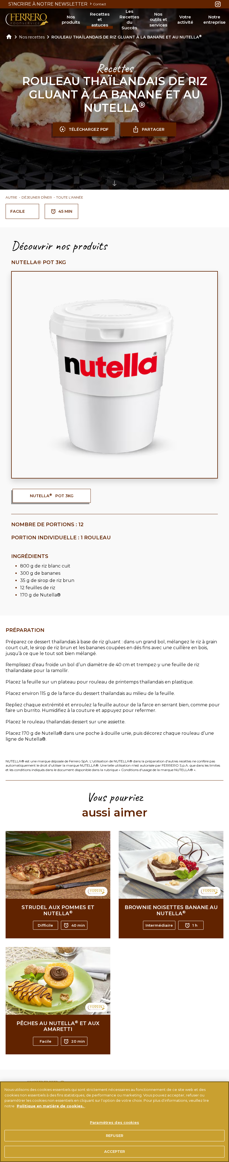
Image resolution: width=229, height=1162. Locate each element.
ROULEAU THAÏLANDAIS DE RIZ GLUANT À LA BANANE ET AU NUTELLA (126, 37)
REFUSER (114, 1135)
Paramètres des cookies (114, 1122)
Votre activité (185, 19)
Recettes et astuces (99, 19)
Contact (99, 4)
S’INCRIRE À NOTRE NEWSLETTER (48, 4)
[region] (114, 1121)
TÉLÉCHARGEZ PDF (89, 129)
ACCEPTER (114, 1151)
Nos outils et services (158, 19)
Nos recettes (32, 37)
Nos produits (71, 19)
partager (153, 129)
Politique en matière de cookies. (51, 1106)
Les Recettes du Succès (129, 19)
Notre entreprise (214, 19)
